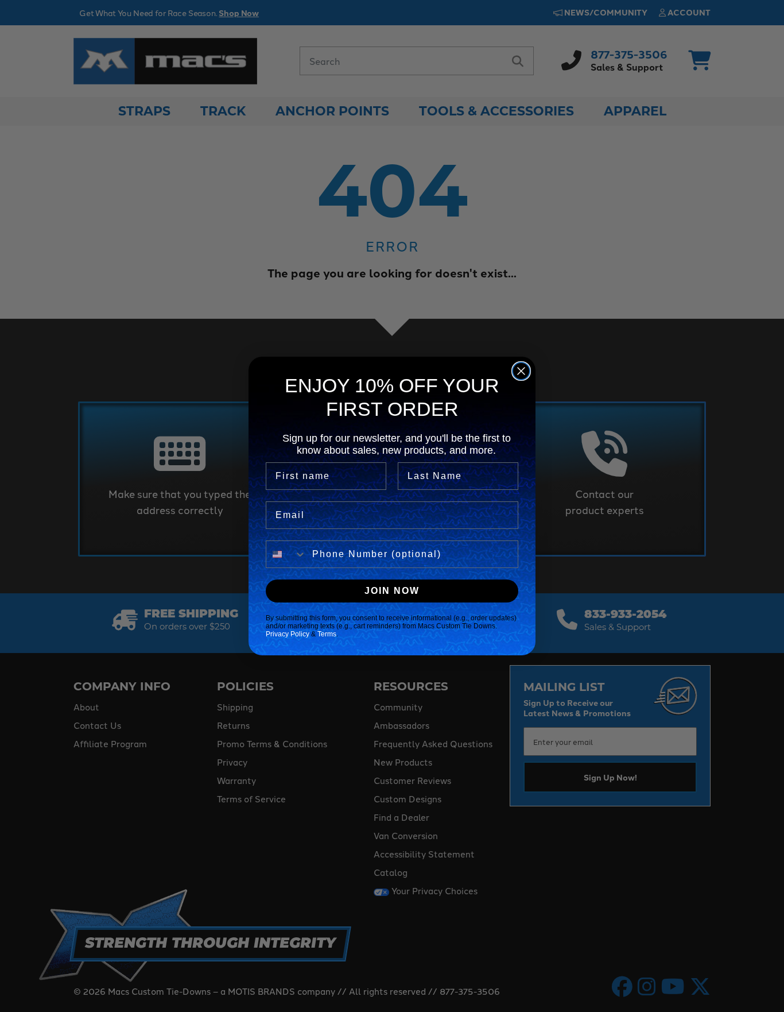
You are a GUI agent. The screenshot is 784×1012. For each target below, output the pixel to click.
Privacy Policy (287, 634)
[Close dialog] (521, 371)
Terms (326, 634)
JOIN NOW (392, 591)
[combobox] (286, 554)
